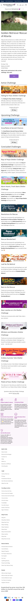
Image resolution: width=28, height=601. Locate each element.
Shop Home (4, 529)
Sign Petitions (18, 1)
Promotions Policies (6, 478)
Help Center (4, 452)
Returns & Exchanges (6, 454)
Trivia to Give (4, 498)
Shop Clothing (4, 524)
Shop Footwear (5, 527)
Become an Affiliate (6, 463)
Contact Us (4, 456)
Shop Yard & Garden (6, 531)
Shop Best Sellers (5, 520)
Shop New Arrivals (5, 538)
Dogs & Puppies (5, 551)
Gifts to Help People (6, 573)
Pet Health (4, 556)
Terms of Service (5, 473)
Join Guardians (9, 1)
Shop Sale (3, 536)
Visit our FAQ (16, 393)
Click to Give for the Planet (7, 495)
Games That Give (5, 507)
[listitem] (14, 98)
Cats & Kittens (4, 548)
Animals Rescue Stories (7, 546)
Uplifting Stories (5, 560)
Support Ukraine (5, 582)
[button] (18, 5)
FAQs (2, 459)
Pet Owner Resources (6, 553)
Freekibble (4, 502)
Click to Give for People (7, 493)
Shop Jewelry (4, 534)
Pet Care (3, 558)
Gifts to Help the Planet (7, 575)
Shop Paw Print (5, 522)
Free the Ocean (5, 505)
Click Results (4, 466)
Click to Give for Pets (6, 491)
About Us (3, 461)
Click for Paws (4, 500)
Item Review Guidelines (7, 481)
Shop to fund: (11, 9)
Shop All (3, 517)
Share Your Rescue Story (7, 565)
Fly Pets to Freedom (6, 580)
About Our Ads (4, 483)
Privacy (3, 476)
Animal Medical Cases (6, 577)
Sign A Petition (4, 509)
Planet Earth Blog (5, 563)
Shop (2, 1)
